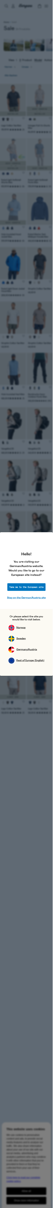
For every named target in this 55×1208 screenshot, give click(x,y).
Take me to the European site (26, 587)
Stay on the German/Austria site (26, 597)
